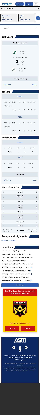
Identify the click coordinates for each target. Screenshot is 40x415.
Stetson (23, 51)
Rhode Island (6, 16)
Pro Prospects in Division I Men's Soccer (15, 281)
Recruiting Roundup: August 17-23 (13, 251)
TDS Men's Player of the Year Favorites (14, 277)
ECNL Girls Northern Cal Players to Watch (15, 267)
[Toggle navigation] (36, 4)
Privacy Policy (31, 356)
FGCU (23, 68)
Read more (20, 285)
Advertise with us (14, 358)
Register (28, 4)
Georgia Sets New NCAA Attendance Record (17, 264)
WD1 (2, 8)
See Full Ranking (20, 323)
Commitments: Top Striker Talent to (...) (15, 271)
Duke (4, 18)
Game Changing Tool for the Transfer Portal (16, 257)
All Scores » (9, 8)
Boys (12, 328)
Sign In (20, 4)
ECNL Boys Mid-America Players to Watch (15, 274)
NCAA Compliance (20, 360)
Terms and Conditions (18, 356)
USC (21, 18)
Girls (27, 328)
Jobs (22, 358)
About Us (7, 356)
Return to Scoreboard (8, 240)
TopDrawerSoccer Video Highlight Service (16, 254)
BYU (22, 16)
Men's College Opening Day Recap (13, 261)
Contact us (28, 358)
